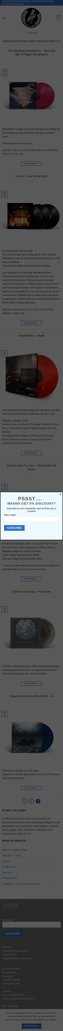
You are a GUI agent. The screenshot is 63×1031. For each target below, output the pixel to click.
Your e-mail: (10, 515)
